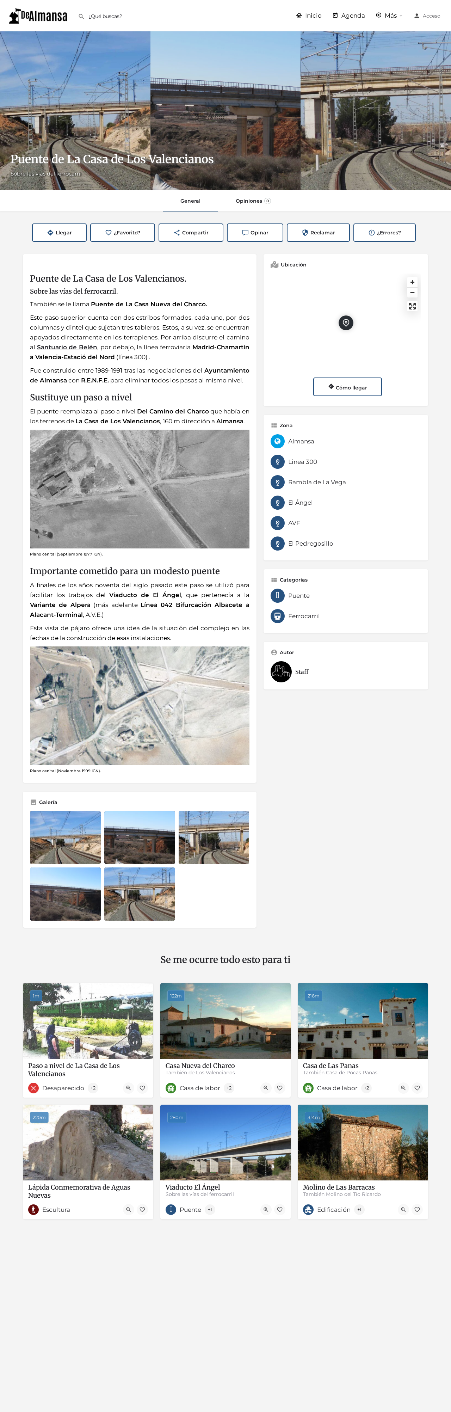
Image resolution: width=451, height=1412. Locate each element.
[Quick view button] (128, 1088)
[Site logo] (39, 15)
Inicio (313, 15)
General (190, 201)
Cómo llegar (350, 388)
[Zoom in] (412, 282)
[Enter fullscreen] (412, 306)
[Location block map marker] (346, 322)
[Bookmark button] (142, 1088)
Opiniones (252, 201)
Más (390, 15)
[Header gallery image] (75, 110)
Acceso (431, 16)
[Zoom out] (412, 292)
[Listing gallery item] (65, 837)
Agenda (352, 15)
